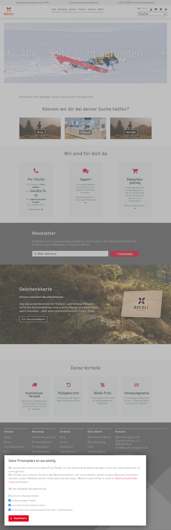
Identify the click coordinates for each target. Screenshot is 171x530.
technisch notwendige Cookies (25, 496)
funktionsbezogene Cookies (23, 500)
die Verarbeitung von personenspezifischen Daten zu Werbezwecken (42, 510)
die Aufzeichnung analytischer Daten (28, 505)
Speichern (20, 518)
